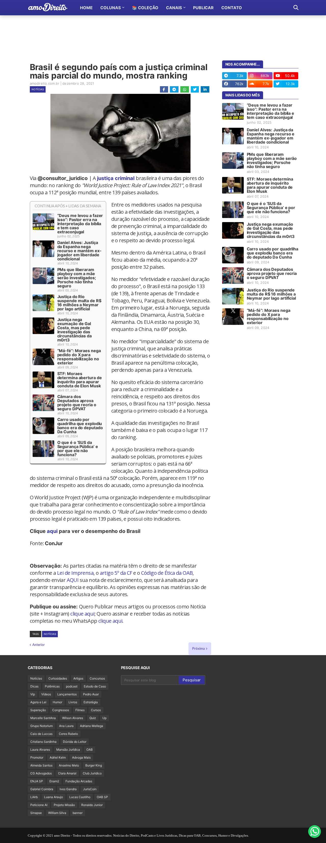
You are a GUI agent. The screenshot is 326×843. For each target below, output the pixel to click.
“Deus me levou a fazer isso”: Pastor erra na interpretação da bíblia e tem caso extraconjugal (80, 223)
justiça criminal (116, 178)
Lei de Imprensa (75, 572)
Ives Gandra (68, 789)
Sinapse (36, 813)
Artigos (78, 678)
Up (104, 718)
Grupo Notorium (41, 726)
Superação (38, 710)
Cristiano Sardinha (43, 742)
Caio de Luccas (41, 734)
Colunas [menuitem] (110, 7)
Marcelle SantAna (43, 718)
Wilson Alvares (72, 718)
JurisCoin (90, 789)
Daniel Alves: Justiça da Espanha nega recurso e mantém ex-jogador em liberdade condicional (79, 250)
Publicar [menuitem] (203, 7)
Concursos (97, 678)
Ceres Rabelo (68, 734)
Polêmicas (52, 686)
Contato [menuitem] (231, 7)
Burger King (93, 765)
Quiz (92, 718)
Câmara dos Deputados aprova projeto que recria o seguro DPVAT (76, 402)
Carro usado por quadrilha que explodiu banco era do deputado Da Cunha (80, 425)
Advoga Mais (81, 757)
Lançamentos (67, 694)
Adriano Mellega (91, 726)
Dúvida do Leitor (74, 742)
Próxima (198, 648)
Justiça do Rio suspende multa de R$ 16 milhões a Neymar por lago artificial (79, 303)
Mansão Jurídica (68, 749)
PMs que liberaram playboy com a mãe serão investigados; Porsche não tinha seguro (76, 277)
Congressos (60, 710)
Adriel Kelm (58, 757)
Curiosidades (57, 678)
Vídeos (46, 694)
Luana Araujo (53, 797)
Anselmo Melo (69, 765)
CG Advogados (41, 773)
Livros (73, 702)
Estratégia (91, 702)
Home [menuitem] (86, 7)
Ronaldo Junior (92, 805)
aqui (52, 531)
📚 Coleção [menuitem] (145, 7)
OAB (89, 749)
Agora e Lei (38, 702)
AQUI (73, 580)
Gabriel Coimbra (41, 789)
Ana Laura (66, 726)
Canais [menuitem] (174, 7)
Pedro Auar (91, 694)
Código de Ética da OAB (167, 572)
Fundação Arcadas (78, 781)
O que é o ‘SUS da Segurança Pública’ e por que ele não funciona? (77, 448)
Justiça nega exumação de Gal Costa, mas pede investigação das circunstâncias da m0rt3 (74, 329)
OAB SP (102, 797)
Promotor (36, 757)
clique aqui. (111, 620)
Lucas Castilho (79, 797)
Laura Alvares (40, 749)
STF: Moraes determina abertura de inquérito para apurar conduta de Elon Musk (79, 380)
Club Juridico (92, 773)
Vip (32, 694)
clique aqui (82, 613)
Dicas (34, 686)
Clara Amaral (67, 773)
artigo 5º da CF (116, 572)
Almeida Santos (41, 765)
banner (78, 813)
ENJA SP (36, 781)
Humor (57, 702)
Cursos (96, 710)
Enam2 (54, 781)
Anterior (38, 645)
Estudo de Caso (95, 686)
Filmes (80, 710)
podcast (71, 686)
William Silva (57, 813)
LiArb (34, 797)
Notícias (38, 89)
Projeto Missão (64, 805)
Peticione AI (38, 805)
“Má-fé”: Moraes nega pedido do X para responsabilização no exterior (79, 357)
